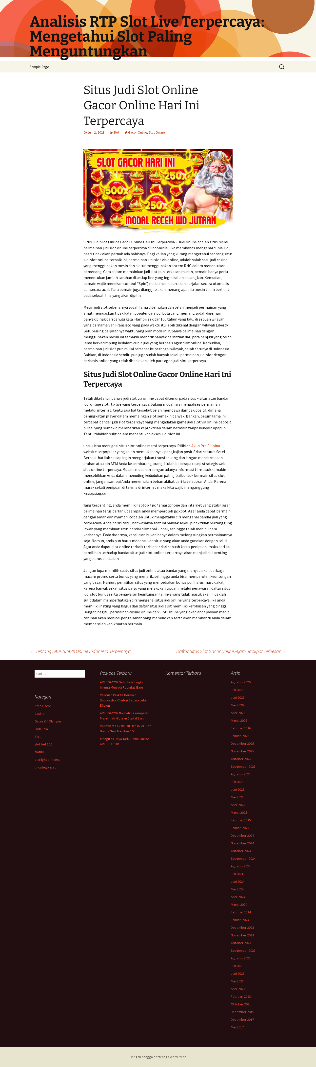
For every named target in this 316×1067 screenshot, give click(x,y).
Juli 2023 (237, 966)
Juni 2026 (237, 697)
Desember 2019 (242, 1012)
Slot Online (157, 132)
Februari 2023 (241, 996)
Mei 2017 (237, 1027)
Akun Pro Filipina (205, 445)
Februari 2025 (241, 820)
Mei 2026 (237, 705)
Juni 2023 (237, 973)
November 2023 (242, 935)
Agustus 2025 (241, 774)
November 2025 (242, 751)
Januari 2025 (240, 828)
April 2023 (238, 989)
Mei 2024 (237, 889)
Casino (39, 713)
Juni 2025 (237, 789)
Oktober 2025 (241, 759)
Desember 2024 (242, 835)
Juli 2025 (237, 782)
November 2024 (242, 843)
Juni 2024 (237, 881)
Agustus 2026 (241, 682)
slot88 (39, 752)
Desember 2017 (242, 1019)
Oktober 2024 (241, 851)
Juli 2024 (237, 874)
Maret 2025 (239, 812)
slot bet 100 (43, 744)
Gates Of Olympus (48, 721)
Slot (116, 132)
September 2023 (243, 950)
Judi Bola (41, 729)
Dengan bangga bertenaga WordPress (158, 1057)
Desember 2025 (242, 743)
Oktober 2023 (241, 943)
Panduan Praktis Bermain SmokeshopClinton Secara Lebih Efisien (124, 700)
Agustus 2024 (241, 866)
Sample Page (39, 67)
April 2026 (238, 713)
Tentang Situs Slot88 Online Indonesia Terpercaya (80, 651)
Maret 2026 (239, 720)
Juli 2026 (237, 690)
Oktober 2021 (241, 1004)
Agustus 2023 (241, 958)
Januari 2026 (240, 736)
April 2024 (238, 897)
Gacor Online (137, 132)
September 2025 (243, 766)
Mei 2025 (237, 797)
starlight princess (47, 759)
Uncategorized (46, 767)
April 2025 (238, 805)
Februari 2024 (241, 912)
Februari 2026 (241, 728)
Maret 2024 (239, 904)
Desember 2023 (242, 927)
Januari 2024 (240, 920)
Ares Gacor (43, 706)
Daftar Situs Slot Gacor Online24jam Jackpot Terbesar (231, 651)
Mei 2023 (237, 981)
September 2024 (243, 858)
